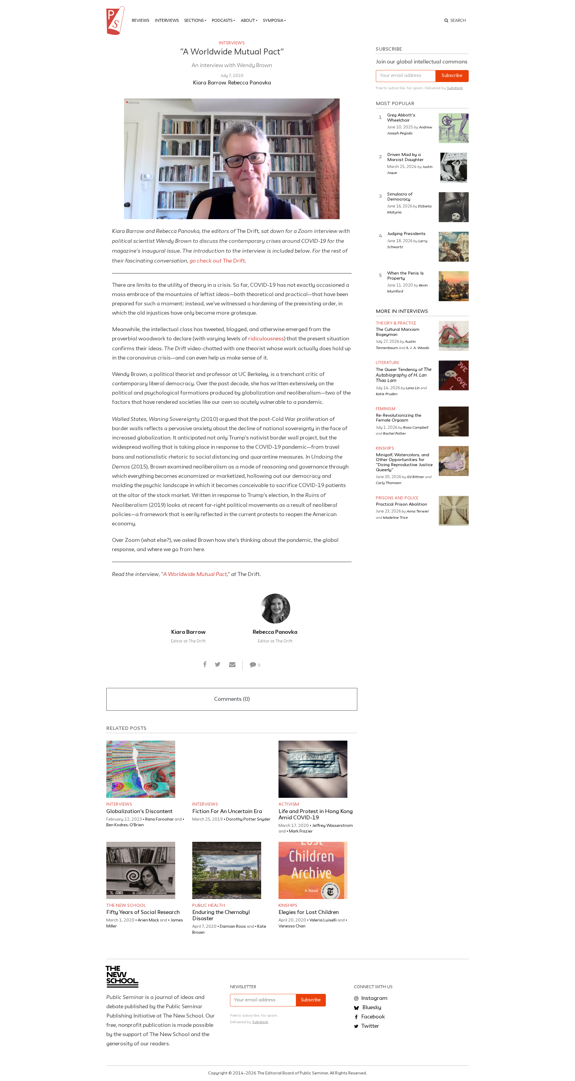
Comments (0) (232, 699)
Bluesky (371, 1007)
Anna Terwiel (418, 511)
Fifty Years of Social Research (143, 912)
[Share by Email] (232, 665)
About (248, 20)
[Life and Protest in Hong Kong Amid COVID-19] (313, 769)
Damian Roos (233, 926)
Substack (455, 88)
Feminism (385, 409)
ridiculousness (266, 338)
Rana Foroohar (159, 819)
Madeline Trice (395, 517)
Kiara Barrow (209, 83)
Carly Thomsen (388, 482)
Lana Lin (413, 388)
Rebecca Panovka (249, 83)
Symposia (273, 20)
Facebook (372, 1017)
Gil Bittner (415, 476)
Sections (194, 20)
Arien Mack (148, 920)
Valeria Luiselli (323, 920)
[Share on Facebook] (205, 665)
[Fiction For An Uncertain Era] (226, 769)
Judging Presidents (406, 234)
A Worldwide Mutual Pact (195, 574)
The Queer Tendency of (404, 375)
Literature (387, 363)
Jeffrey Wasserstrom (332, 825)
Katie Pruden (386, 394)
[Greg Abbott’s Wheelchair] (454, 128)
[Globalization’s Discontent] (140, 769)
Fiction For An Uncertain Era (227, 811)
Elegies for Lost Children (309, 912)
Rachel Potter (394, 433)
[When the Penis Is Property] (454, 286)
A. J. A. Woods (417, 347)
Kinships (288, 905)
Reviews (140, 20)
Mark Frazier (301, 831)
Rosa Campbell (415, 427)
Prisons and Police (397, 498)
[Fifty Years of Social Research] (140, 870)
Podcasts (222, 20)
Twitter (369, 1026)
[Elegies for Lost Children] (313, 870)
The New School (126, 905)
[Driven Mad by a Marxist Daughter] (454, 168)
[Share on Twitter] (217, 665)
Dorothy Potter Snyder (248, 819)
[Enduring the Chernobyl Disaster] (226, 870)
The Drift (217, 261)
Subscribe (452, 76)
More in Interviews (402, 312)
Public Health (208, 905)
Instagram (374, 998)
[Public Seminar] (116, 20)
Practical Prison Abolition (401, 505)
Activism (289, 804)
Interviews (167, 20)
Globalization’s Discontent (139, 811)
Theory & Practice (396, 323)
